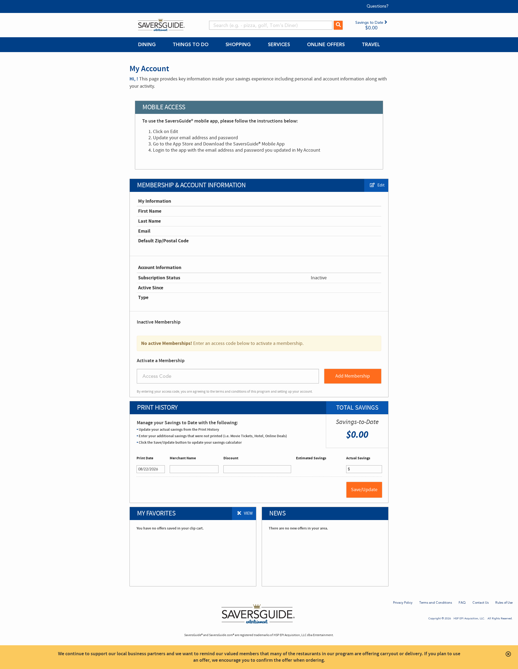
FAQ (462, 603)
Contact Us (480, 603)
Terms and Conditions (435, 603)
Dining (147, 44)
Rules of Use (504, 603)
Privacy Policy (403, 603)
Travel (371, 44)
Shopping (238, 44)
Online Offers (326, 44)
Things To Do (191, 44)
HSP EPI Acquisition (466, 618)
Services (279, 44)
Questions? (377, 6)
